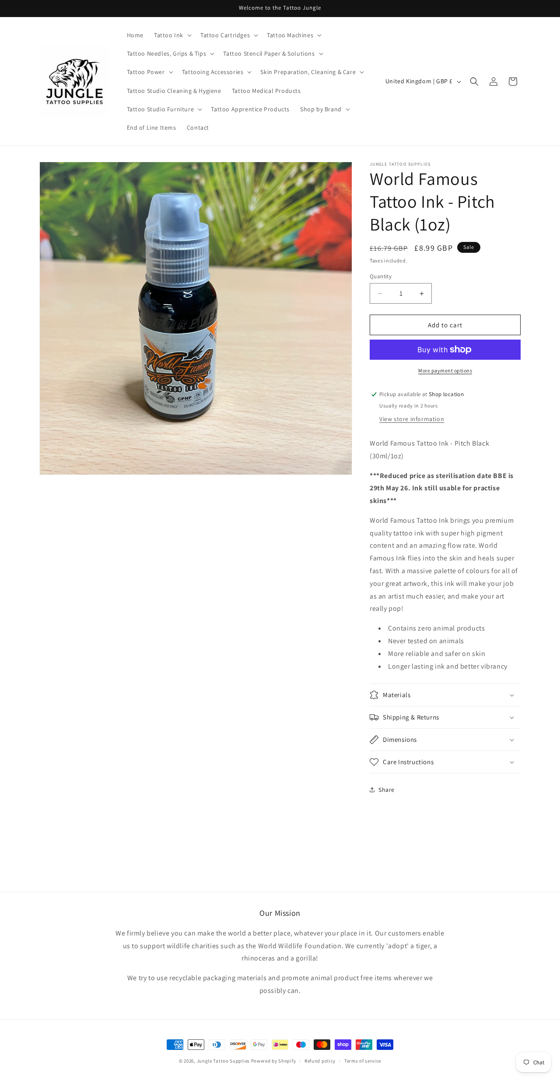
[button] (172, 35)
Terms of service (362, 1061)
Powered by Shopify (273, 1061)
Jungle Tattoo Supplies (223, 1061)
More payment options (445, 370)
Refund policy (320, 1061)
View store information (411, 419)
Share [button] (386, 790)
